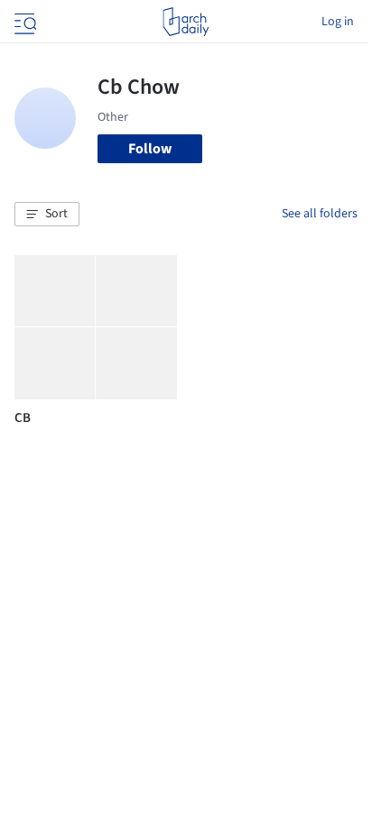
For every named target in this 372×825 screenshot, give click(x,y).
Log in (337, 21)
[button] (46, 214)
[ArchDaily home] (186, 21)
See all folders (320, 214)
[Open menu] (23, 21)
